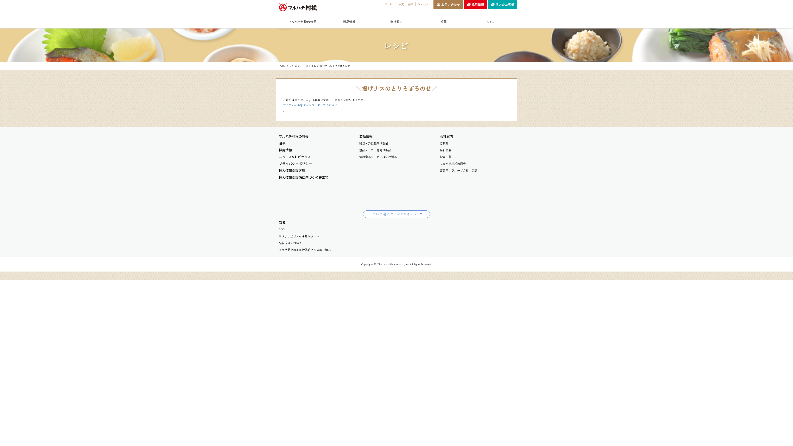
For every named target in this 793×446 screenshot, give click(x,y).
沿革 (282, 143)
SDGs (282, 229)
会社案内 (446, 136)
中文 (401, 4)
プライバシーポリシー (295, 163)
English (389, 4)
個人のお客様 (505, 4)
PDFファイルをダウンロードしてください (310, 105)
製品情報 (366, 136)
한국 (410, 4)
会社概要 (445, 150)
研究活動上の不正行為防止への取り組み (305, 250)
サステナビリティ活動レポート (299, 236)
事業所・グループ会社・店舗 (458, 170)
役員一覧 (445, 157)
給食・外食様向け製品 (373, 143)
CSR (282, 222)
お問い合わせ (450, 4)
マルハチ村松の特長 (294, 136)
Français (423, 4)
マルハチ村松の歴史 (453, 163)
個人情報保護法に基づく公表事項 (303, 177)
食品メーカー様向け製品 (375, 150)
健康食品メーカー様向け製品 (378, 157)
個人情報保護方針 (292, 170)
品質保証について (290, 243)
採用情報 (478, 4)
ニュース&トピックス (295, 156)
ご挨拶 (444, 143)
